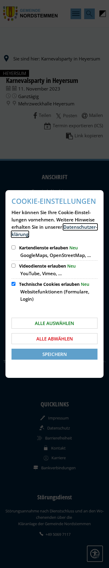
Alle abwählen (54, 339)
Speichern (54, 354)
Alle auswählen (54, 323)
